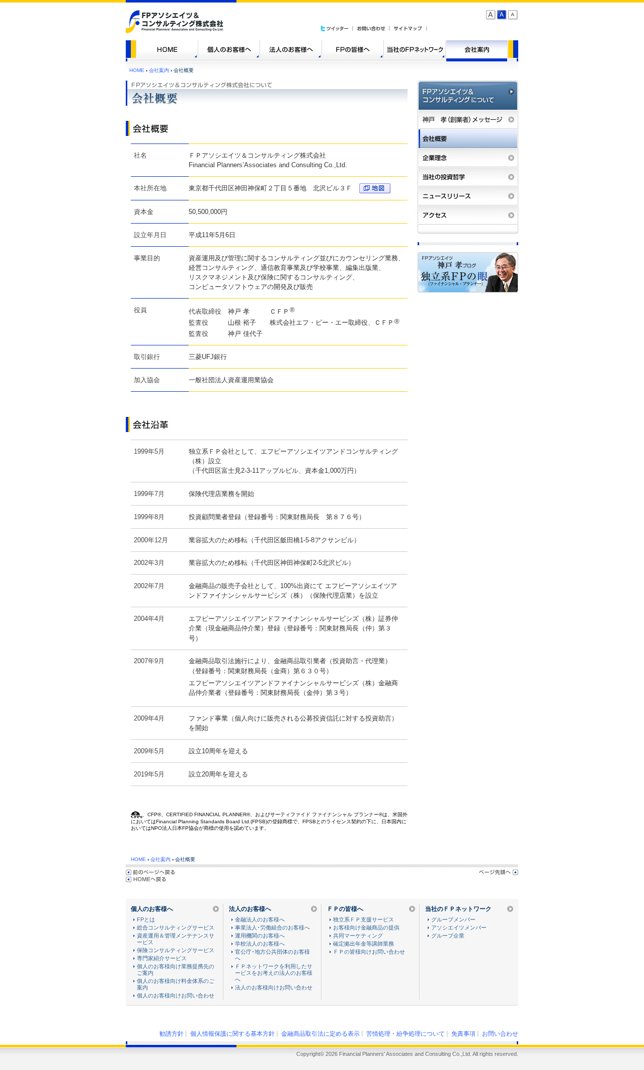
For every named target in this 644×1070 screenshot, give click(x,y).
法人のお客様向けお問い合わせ (273, 987)
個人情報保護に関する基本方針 (232, 1033)
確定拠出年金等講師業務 (363, 944)
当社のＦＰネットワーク (458, 908)
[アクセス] (468, 215)
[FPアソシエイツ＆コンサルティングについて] (468, 95)
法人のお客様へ (250, 908)
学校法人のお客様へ (260, 944)
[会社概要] (468, 138)
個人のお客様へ (152, 908)
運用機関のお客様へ (260, 936)
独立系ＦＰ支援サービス (363, 919)
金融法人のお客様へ (260, 919)
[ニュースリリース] (468, 195)
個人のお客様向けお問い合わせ (175, 995)
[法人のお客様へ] (291, 49)
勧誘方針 (171, 1033)
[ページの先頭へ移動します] (498, 872)
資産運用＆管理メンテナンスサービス (175, 939)
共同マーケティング (358, 936)
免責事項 (463, 1033)
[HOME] (167, 49)
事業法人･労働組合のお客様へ (272, 927)
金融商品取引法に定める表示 (320, 1033)
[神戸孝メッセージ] (468, 119)
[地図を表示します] (372, 188)
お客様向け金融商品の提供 (366, 927)
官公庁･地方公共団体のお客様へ (272, 955)
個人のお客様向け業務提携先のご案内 (175, 969)
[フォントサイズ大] (491, 15)
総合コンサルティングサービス (175, 927)
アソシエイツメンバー (459, 927)
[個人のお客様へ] (229, 49)
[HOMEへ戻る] (146, 879)
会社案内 (159, 70)
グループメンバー (453, 919)
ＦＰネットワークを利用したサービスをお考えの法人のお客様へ (273, 972)
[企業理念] (468, 157)
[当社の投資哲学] (468, 176)
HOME (136, 70)
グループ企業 (447, 936)
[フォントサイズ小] (513, 15)
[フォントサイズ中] (502, 15)
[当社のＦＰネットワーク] (415, 49)
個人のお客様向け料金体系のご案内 (175, 984)
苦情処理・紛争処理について (405, 1033)
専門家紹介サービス (162, 958)
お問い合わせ (500, 1033)
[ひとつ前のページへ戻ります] (150, 872)
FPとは (146, 919)
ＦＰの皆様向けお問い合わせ (369, 952)
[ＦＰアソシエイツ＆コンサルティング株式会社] (175, 31)
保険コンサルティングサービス (175, 950)
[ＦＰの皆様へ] (353, 49)
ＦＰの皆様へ (345, 908)
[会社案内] (477, 49)
